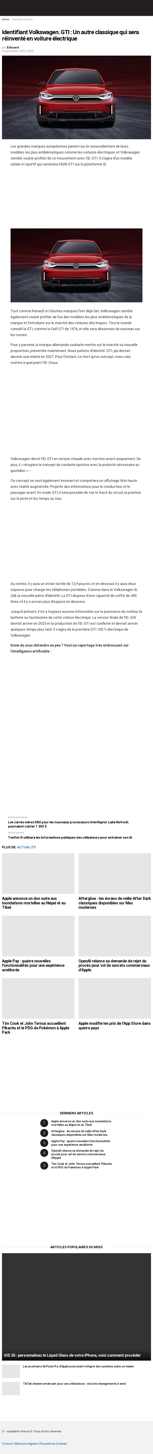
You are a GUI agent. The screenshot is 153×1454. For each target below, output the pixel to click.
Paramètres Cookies (53, 1443)
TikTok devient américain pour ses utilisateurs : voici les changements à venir (74, 1383)
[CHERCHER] (148, 8)
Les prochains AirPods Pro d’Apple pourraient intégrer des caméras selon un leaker (78, 1366)
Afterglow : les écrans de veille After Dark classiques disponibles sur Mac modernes (114, 903)
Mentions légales (26, 1443)
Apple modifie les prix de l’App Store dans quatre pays (114, 1025)
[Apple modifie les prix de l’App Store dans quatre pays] (114, 998)
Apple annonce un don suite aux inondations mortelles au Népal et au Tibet (34, 903)
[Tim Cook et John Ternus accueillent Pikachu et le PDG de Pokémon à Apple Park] (38, 998)
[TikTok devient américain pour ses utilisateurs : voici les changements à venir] (11, 1388)
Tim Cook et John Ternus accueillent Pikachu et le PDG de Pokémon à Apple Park (35, 1028)
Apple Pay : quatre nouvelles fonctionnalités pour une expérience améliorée (33, 965)
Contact (7, 1443)
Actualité (26, 847)
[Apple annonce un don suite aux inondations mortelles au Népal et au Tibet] (38, 873)
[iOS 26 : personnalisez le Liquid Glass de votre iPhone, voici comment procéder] (76, 1307)
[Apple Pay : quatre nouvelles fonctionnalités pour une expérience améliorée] (38, 936)
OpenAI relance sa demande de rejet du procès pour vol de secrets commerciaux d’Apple (114, 965)
